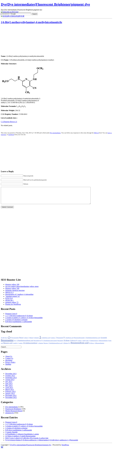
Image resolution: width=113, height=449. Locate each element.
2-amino (20, 343)
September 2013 (11, 378)
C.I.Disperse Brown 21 (9, 122)
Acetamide (104, 337)
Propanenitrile (15, 337)
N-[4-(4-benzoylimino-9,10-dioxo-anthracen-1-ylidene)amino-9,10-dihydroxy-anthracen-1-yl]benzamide (41, 440)
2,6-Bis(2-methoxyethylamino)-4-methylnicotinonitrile (31, 22)
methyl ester (85, 340)
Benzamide (60, 340)
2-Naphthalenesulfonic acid (25, 340)
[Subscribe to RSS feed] (9, 12)
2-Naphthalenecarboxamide (50, 340)
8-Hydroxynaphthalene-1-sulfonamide (18, 322)
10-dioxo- (91, 343)
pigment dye (9, 413)
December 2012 (10, 395)
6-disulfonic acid (45, 337)
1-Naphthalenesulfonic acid (55, 343)
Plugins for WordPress (13, 304)
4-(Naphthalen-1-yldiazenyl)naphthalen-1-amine (22, 434)
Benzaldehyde (37, 340)
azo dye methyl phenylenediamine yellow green (22, 286)
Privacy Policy (10, 362)
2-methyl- (15, 343)
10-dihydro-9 (4, 337)
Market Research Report (13, 411)
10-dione (66, 340)
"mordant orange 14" (12, 296)
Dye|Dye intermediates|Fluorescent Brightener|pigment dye (45, 4)
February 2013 (10, 391)
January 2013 (10, 393)
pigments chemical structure (15, 290)
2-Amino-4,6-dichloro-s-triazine (16, 320)
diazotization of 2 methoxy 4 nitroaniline (19, 294)
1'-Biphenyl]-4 (66, 343)
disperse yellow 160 (12, 284)
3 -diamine (40, 343)
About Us (8, 356)
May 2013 (8, 385)
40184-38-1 (9, 300)
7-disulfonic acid (69, 337)
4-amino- (53, 337)
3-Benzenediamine (103, 340)
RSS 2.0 (96, 133)
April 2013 (9, 387)
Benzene (46, 343)
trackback (11, 134)
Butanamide (60, 337)
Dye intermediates (55, 133)
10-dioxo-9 (73, 340)
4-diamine (36, 337)
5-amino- (79, 340)
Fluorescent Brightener (13, 409)
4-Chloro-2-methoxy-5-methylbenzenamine (20, 436)
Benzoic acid (7, 343)
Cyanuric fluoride (11, 432)
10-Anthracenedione (30, 343)
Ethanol (31, 337)
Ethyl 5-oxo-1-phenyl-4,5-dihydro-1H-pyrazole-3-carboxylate (26, 438)
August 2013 (9, 380)
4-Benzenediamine (99, 343)
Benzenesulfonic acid (80, 343)
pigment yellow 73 (11, 302)
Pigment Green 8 (11, 314)
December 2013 (10, 374)
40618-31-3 (9, 292)
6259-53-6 (9, 298)
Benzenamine (7, 340)
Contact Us (9, 358)
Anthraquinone (94, 340)
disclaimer (8, 360)
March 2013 (9, 389)
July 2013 (8, 382)
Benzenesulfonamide (79, 337)
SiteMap (8, 364)
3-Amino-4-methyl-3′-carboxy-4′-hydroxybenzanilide (24, 318)
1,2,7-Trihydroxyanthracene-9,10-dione (19, 316)
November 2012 (11, 397)
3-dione (26, 337)
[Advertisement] (14, 39)
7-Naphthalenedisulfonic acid (92, 337)
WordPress (65, 445)
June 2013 (8, 383)
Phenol (21, 337)
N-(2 (15, 340)
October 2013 (10, 376)
